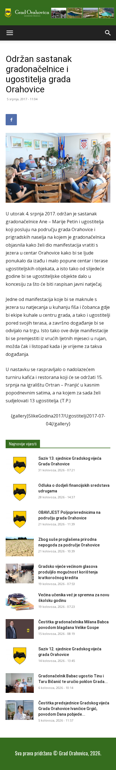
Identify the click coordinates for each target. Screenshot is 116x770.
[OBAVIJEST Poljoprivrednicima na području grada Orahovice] (20, 519)
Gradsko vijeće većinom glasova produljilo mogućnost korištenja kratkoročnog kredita (68, 572)
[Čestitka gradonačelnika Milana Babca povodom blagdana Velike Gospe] (20, 629)
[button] (10, 33)
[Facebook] (11, 119)
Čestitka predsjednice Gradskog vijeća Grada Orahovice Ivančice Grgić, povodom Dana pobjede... (73, 709)
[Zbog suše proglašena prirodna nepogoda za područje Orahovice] (20, 546)
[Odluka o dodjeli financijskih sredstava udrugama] (20, 492)
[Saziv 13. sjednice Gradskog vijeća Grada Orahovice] (20, 465)
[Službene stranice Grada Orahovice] (58, 13)
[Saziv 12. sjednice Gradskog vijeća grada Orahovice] (20, 656)
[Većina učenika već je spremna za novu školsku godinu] (20, 602)
